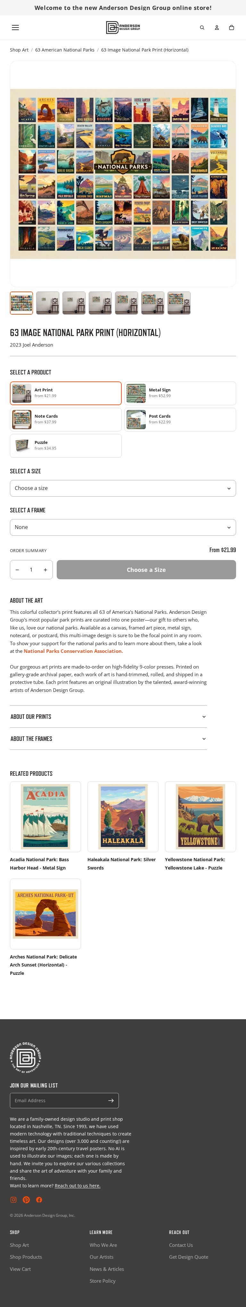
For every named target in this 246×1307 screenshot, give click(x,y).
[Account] (216, 27)
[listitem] (180, 393)
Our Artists (101, 1257)
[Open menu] (15, 27)
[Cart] (231, 27)
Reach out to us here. (78, 1186)
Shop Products (26, 1257)
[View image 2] (47, 303)
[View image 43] (179, 303)
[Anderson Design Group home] (123, 27)
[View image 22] (100, 303)
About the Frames (31, 738)
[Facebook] (39, 1199)
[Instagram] (13, 1199)
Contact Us (181, 1245)
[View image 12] (74, 303)
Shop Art (19, 50)
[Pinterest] (26, 1199)
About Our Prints (31, 716)
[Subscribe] (111, 1100)
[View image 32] (126, 303)
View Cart (20, 1269)
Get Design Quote (188, 1257)
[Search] (202, 27)
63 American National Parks (64, 50)
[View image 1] (21, 303)
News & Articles (107, 1269)
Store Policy (103, 1281)
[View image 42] (152, 303)
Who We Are (103, 1245)
